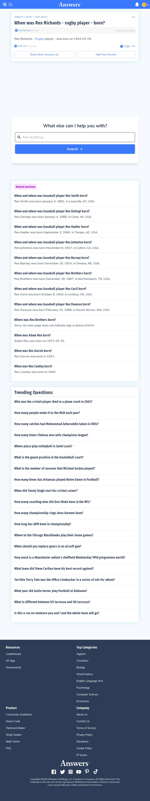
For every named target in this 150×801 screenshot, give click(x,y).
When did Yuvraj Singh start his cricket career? (46, 491)
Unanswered (13, 667)
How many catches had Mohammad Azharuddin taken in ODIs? (56, 424)
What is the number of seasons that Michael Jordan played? (54, 468)
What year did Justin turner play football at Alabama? (50, 591)
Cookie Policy (84, 748)
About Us (81, 714)
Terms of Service (86, 728)
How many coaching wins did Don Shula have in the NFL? (52, 502)
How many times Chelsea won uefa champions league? (51, 435)
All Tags (10, 660)
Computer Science (87, 694)
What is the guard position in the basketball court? (48, 457)
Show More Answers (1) (44, 54)
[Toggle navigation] (5, 4)
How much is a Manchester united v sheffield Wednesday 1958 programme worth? (69, 557)
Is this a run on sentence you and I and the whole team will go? (56, 613)
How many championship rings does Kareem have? (48, 513)
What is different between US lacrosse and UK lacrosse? (52, 602)
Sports (29, 16)
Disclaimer (82, 741)
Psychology (83, 687)
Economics (82, 701)
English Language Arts (89, 681)
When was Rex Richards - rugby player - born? (59, 23)
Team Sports (41, 16)
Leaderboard (13, 654)
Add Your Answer (106, 54)
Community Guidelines (19, 714)
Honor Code (13, 721)
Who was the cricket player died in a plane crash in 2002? (53, 402)
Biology (80, 667)
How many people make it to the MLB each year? (47, 413)
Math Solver (13, 741)
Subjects (18, 16)
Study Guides (13, 734)
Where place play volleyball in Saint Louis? (43, 446)
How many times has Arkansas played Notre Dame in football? (56, 480)
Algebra (81, 654)
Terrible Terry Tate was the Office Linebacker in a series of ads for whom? (64, 580)
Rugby (39, 38)
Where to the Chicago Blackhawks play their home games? (53, 535)
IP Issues (81, 755)
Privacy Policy (84, 734)
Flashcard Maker (15, 728)
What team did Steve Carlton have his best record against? (54, 569)
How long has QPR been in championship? (42, 524)
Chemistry (82, 660)
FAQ (8, 748)
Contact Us (83, 721)
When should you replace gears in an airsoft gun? (47, 546)
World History (84, 674)
